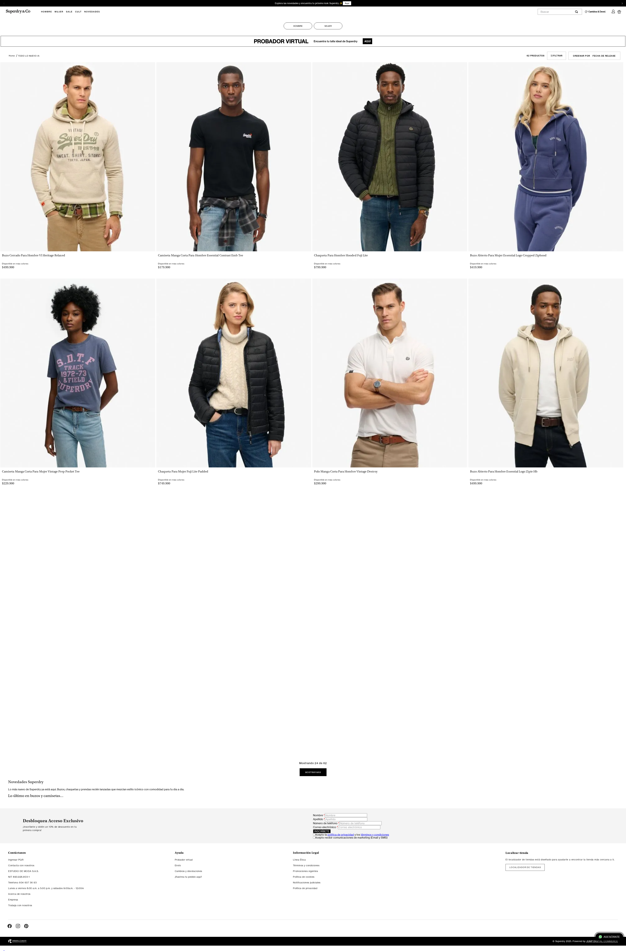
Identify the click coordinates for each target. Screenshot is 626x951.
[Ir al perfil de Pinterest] (26, 935)
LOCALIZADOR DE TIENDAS (525, 876)
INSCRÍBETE (321, 840)
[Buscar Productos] (577, 11)
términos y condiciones (375, 843)
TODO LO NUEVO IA (28, 56)
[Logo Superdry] (20, 11)
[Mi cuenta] (613, 11)
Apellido (319, 828)
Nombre (319, 824)
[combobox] (559, 12)
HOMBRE (298, 26)
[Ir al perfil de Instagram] (18, 935)
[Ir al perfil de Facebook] (9, 935)
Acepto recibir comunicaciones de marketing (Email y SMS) (351, 846)
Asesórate (611, 937)
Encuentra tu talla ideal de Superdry (312, 41)
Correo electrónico (325, 836)
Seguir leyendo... (310, 801)
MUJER (328, 26)
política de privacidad (341, 843)
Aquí (335, 3)
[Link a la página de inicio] (11, 55)
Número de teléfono (326, 832)
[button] (77, 253)
